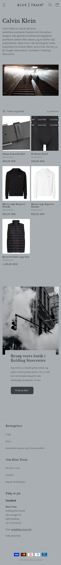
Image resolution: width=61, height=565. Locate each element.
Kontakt (10, 474)
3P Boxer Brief (39, 154)
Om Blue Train (13, 467)
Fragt (8, 434)
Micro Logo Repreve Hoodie (13, 205)
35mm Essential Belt (13, 154)
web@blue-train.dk (21, 529)
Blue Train (27, 560)
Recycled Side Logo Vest (15, 257)
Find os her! (22, 390)
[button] (3, 4)
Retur (8, 441)
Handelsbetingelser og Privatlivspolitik (25, 448)
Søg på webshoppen (16, 481)
